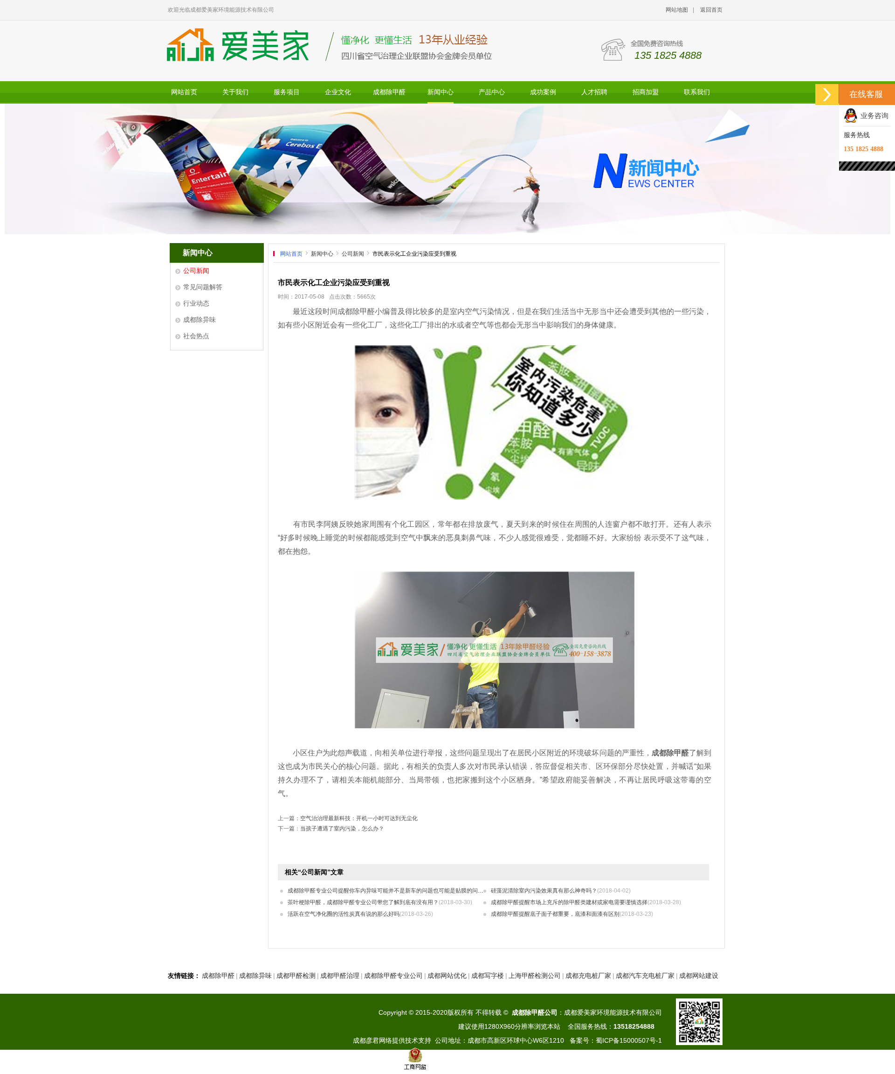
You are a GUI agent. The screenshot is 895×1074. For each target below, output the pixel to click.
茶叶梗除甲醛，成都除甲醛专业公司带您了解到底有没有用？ (380, 902)
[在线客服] (827, 94)
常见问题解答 (202, 287)
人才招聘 (594, 92)
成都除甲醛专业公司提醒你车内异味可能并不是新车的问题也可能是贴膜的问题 (402, 890)
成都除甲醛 (389, 92)
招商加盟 (646, 92)
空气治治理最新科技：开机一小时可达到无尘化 (359, 818)
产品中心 (492, 92)
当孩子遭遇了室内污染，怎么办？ (342, 828)
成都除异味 (199, 319)
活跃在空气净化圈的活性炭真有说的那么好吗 (360, 914)
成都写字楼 (487, 975)
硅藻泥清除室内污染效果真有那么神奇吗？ (561, 890)
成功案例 (543, 92)
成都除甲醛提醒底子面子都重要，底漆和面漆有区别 (572, 914)
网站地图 (677, 10)
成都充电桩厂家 (588, 975)
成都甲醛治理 (339, 975)
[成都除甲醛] (494, 497)
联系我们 (697, 92)
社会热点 (196, 336)
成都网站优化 (447, 975)
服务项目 (287, 92)
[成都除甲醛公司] (447, 169)
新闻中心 (440, 92)
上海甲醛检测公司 (535, 975)
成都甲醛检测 (296, 975)
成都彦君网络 (372, 1040)
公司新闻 (196, 270)
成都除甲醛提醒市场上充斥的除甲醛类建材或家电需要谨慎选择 (586, 902)
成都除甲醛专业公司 (393, 975)
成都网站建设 (698, 975)
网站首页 (184, 92)
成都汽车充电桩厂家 (645, 975)
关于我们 (235, 92)
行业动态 (196, 303)
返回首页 (711, 10)
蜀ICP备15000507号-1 (629, 1040)
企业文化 (338, 92)
